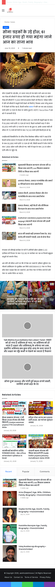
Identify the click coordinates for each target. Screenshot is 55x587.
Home (6, 22)
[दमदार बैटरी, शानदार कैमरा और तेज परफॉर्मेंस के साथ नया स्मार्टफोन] (9, 195)
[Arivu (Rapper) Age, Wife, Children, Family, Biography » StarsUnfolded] (10, 498)
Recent (8, 471)
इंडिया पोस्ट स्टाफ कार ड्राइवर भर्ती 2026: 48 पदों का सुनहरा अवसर (41, 420)
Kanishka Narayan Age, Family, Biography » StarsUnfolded (33, 526)
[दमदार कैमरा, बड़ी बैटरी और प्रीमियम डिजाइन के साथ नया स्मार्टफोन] (9, 208)
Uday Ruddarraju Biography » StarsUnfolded (32, 547)
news (13, 22)
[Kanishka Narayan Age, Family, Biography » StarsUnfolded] (10, 533)
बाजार (31, 106)
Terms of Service (31, 577)
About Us (8, 577)
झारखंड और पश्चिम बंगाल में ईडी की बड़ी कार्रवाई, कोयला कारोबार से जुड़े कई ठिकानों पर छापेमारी (25, 302)
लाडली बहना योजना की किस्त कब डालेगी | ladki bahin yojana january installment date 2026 (39, 454)
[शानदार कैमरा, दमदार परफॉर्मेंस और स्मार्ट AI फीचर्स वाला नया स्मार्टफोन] (9, 183)
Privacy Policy (45, 577)
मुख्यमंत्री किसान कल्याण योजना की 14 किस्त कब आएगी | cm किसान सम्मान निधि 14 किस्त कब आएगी (34, 168)
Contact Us (18, 577)
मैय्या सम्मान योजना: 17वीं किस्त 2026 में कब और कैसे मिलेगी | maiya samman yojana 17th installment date (13, 422)
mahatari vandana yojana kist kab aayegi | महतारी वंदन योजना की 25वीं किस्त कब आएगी (34, 221)
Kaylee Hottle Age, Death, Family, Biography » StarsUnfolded (34, 510)
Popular (25, 471)
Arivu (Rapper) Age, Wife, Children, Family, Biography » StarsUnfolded (35, 493)
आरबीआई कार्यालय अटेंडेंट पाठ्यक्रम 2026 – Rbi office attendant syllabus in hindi (14, 454)
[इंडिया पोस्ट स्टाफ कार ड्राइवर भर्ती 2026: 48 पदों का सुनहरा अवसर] (41, 408)
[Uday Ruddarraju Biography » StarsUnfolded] (10, 553)
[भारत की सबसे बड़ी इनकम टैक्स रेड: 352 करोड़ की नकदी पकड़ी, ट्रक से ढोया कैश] (9, 236)
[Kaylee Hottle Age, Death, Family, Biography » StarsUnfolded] (10, 515)
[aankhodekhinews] (10, 10)
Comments (45, 471)
